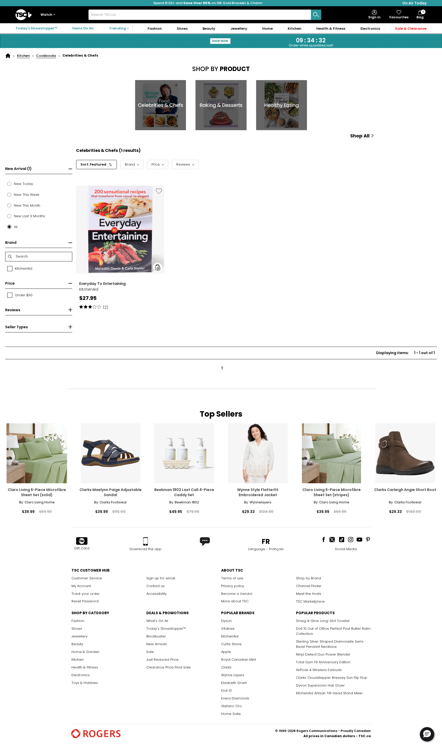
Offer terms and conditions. (320, 139)
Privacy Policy (318, 144)
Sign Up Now (334, 108)
